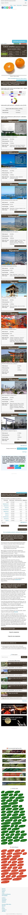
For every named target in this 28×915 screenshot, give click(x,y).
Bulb (9, 862)
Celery (3, 809)
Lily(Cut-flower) (16, 856)
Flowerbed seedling (14, 873)
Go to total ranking (22, 529)
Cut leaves (20, 859)
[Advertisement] (14, 24)
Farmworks (4, 899)
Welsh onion (4, 803)
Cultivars (11, 56)
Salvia (3, 876)
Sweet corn (4, 840)
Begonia (15, 867)
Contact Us (4, 909)
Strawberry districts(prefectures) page (14, 774)
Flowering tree (22, 870)
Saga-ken (7, 513)
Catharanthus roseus (21, 876)
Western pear (4, 831)
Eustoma (9, 856)
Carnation (18, 850)
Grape (12, 834)
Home (11, 5)
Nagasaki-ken (6, 511)
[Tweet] (5, 7)
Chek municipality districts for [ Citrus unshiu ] (17, 78)
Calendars (4, 900)
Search (24, 657)
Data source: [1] (24, 445)
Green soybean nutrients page (14, 756)
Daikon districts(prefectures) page (14, 760)
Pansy (21, 873)
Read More (24, 700)
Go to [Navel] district (22, 525)
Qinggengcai (9, 811)
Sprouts (10, 843)
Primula (9, 867)
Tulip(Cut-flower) (5, 859)
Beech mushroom (5, 826)
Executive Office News (6, 904)
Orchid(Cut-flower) (17, 853)
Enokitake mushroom (16, 823)
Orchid (20, 867)
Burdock (20, 794)
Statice (24, 853)
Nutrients (17, 54)
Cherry (7, 834)
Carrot (15, 794)
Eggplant (4, 814)
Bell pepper (15, 814)
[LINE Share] (7, 7)
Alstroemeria (13, 859)
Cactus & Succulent (6, 870)
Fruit (16, 826)
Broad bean (4, 843)
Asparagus (9, 809)
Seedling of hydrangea (6, 879)
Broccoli (21, 809)
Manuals (3, 905)
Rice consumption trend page (14, 783)
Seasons (24, 54)
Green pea (22, 814)
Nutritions (4, 902)
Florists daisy (11, 850)
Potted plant (20, 864)
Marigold (8, 876)
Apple (9, 828)
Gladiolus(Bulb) (5, 864)
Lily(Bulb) (14, 862)
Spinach (21, 800)
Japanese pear (16, 828)
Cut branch (4, 862)
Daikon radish (5, 794)
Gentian (3, 853)
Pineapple (16, 837)
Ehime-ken (7, 507)
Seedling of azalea (17, 879)
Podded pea (23, 840)
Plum (3, 834)
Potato (23, 817)
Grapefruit (4, 828)
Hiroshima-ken (6, 516)
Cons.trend (4, 56)
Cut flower (4, 850)
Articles (23, 51)
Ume (12, 826)
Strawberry (23, 834)
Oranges (10, 840)
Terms (3, 907)
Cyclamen (4, 867)
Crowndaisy (15, 806)
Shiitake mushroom (6, 823)
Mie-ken (7, 520)
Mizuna (3, 800)
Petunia (13, 876)
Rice (3, 792)
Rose (23, 850)
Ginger (24, 820)
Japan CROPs (4, 3)
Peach (22, 831)
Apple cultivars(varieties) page (14, 751)
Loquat (17, 831)
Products (17, 51)
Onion (15, 820)
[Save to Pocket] (9, 7)
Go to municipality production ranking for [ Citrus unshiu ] (15, 532)
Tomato (9, 814)
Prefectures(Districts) (6, 894)
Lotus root (12, 797)
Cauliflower (15, 809)
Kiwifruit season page (14, 779)
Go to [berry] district (5, 525)
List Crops (24, 451)
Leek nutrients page (14, 769)
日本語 (26, 0)
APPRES (3, 911)
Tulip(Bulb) (20, 862)
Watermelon (9, 837)
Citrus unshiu (19, 5)
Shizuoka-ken (6, 505)
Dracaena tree (5, 873)
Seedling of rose (5, 881)
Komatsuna (9, 800)
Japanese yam (9, 820)
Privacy (3, 908)
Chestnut (17, 834)
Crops (15, 5)
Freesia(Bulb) (13, 864)
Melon (3, 837)
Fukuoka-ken (6, 518)
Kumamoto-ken (6, 509)
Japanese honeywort (6, 806)
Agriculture (4, 51)
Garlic (19, 820)
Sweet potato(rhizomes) (15, 817)
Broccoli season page (14, 765)
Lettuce (3, 811)
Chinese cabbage (19, 797)
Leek (20, 806)
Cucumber (16, 811)
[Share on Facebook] (3, 7)
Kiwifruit (21, 837)
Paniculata (9, 853)
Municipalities (4, 895)
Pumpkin (22, 811)
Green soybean (5, 817)
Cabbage (16, 800)
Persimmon (12, 831)
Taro (3, 820)
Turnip (11, 794)
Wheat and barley (9, 792)
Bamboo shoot (5, 797)
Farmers (11, 51)
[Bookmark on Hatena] (12, 7)
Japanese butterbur (13, 803)
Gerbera (3, 856)
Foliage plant (14, 870)
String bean (16, 840)
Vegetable (17, 792)
